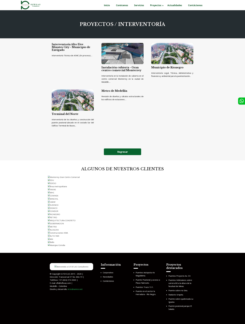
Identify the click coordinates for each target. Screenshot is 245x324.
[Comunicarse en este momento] (240, 101)
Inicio (107, 5)
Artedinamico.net (75, 289)
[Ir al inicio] (31, 5)
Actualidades (174, 5)
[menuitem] (107, 5)
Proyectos (155, 5)
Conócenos (122, 5)
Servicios (139, 5)
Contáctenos (195, 5)
